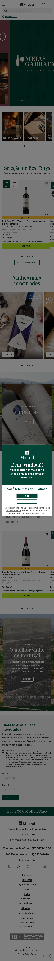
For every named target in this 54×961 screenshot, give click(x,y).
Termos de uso (13, 510)
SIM (27, 496)
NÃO (27, 501)
